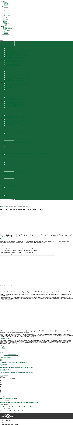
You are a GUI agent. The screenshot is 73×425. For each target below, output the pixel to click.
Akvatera (3, 31)
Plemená (5, 8)
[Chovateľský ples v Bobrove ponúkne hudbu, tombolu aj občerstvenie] (8, 54)
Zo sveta (5, 5)
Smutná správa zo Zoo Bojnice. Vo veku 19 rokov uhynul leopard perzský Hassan (18, 49)
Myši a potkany (7, 23)
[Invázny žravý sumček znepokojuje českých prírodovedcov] (9, 160)
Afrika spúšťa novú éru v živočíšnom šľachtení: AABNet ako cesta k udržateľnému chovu (19, 402)
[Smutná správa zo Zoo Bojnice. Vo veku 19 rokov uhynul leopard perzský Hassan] (7, 48)
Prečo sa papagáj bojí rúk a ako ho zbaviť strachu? (12, 122)
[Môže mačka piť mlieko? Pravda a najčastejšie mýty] (7, 79)
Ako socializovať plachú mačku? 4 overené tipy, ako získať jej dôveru (16, 78)
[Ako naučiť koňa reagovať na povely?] (8, 87)
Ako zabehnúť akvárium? (12, 354)
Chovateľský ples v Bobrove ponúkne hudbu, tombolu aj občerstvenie (16, 55)
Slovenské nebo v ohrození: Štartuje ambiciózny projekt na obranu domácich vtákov (18, 132)
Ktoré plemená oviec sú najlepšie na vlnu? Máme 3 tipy (13, 176)
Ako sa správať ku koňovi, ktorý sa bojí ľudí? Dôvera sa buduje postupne (16, 84)
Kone (3, 16)
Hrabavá (19, 197)
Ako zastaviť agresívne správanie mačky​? (11, 76)
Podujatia (5, 2)
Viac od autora (8, 357)
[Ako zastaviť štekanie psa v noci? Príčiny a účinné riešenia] (7, 66)
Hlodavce (3, 20)
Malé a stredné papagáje (8, 28)
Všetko (5, 58)
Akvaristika (6, 32)
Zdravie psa (19, 69)
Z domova (6, 4)
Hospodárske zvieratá (5, 34)
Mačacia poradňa (7, 12)
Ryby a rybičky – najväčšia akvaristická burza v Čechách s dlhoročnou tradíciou (17, 172)
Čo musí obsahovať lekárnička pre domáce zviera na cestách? (14, 53)
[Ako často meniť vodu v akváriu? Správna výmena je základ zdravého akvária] (8, 144)
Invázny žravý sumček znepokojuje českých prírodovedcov (14, 161)
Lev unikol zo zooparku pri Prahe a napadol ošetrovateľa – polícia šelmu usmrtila (18, 406)
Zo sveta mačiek (7, 15)
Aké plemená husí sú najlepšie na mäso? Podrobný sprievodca (14, 196)
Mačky (3, 11)
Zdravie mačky (6, 13)
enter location (12, 378)
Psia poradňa (15, 69)
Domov (1, 206)
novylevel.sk (17, 424)
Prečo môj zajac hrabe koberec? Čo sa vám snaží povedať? (14, 116)
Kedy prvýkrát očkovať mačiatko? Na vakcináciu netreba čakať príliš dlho (16, 74)
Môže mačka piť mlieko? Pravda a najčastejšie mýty (13, 80)
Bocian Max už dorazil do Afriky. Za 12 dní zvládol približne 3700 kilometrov (17, 51)
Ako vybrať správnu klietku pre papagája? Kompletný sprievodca (15, 141)
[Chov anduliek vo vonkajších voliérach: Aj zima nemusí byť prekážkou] (7, 123)
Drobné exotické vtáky (8, 27)
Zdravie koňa (6, 18)
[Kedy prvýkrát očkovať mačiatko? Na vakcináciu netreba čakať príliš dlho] (8, 73)
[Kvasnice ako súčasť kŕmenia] (9, 95)
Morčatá (5, 22)
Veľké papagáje (7, 30)
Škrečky (5, 25)
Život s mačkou (7, 14)
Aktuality (3, 1)
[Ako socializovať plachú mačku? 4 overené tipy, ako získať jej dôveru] (10, 77)
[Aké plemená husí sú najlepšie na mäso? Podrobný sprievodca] (7, 195)
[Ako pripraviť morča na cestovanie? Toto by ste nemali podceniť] (10, 105)
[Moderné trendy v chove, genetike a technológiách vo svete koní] (8, 97)
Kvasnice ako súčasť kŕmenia (9, 96)
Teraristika (6, 33)
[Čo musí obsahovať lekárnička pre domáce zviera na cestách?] (10, 52)
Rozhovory (6, 3)
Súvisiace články (3, 357)
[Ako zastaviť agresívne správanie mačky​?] (7, 75)
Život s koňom (6, 19)
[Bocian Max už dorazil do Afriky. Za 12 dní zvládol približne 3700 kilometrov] (6, 50)
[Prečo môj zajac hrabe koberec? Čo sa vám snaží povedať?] (8, 115)
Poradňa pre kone (7, 17)
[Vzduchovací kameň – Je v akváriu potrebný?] (8, 162)
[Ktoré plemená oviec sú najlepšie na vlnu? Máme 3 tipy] (7, 175)
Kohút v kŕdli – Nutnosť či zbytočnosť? (8, 398)
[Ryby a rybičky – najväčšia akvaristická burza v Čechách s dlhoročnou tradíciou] (9, 171)
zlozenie (3, 348)
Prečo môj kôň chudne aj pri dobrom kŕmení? (12, 86)
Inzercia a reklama (5, 421)
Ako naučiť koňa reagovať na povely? (10, 88)
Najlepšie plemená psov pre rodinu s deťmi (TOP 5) (13, 65)
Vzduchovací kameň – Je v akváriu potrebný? (12, 163)
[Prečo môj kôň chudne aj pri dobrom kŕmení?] (7, 85)
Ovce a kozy (6, 38)
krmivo (3, 347)
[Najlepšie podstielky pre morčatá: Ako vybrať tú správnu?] (9, 113)
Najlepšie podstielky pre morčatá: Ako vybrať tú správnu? (14, 114)
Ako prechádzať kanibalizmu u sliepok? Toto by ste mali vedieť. (15, 194)
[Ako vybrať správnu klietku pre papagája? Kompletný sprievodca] (9, 140)
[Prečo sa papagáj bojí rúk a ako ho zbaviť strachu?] (8, 121)
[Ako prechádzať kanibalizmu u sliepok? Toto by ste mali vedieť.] (9, 193)
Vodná (5, 37)
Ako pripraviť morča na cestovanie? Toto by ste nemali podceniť (15, 106)
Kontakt (3, 422)
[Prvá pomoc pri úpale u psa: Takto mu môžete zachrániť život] (6, 62)
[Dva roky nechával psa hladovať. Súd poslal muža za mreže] (8, 56)
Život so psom (6, 10)
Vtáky (3, 26)
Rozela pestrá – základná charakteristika (11, 355)
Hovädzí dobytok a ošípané (9, 35)
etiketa (3, 346)
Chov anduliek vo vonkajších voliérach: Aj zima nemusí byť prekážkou (16, 124)
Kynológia (6, 7)
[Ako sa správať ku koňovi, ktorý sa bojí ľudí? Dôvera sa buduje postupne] (7, 83)
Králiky (5, 21)
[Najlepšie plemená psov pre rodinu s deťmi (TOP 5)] (10, 64)
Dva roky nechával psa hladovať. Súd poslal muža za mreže (14, 57)
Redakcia (1, 400)
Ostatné (5, 24)
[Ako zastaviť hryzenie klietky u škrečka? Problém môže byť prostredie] (8, 101)
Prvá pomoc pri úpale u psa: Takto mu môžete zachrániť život (14, 63)
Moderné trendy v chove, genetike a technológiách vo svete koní (15, 98)
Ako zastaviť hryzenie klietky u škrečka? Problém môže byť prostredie (16, 102)
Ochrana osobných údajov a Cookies (8, 420)
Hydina (17, 197)
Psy (2, 6)
